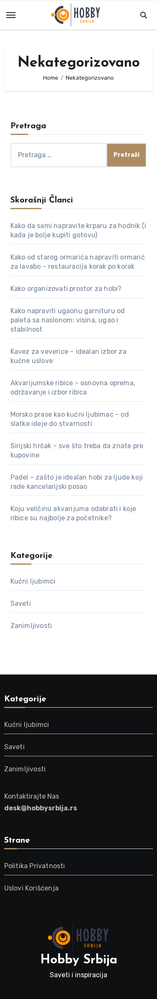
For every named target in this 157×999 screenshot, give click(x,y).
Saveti (20, 603)
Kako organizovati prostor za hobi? (66, 289)
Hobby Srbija (78, 960)
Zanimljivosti (31, 626)
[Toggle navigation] (11, 15)
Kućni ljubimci (33, 581)
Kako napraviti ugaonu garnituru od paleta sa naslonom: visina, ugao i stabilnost (67, 320)
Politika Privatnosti (34, 866)
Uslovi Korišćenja (31, 888)
